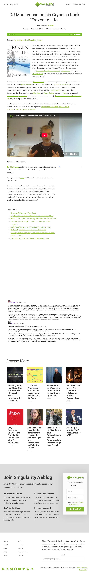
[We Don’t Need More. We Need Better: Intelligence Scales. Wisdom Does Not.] (74, 386)
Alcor (22, 178)
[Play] (9, 34)
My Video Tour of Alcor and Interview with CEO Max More (32, 216)
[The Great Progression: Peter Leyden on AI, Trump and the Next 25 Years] (35, 386)
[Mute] (75, 34)
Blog (11, 4)
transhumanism (56, 90)
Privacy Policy (83, 570)
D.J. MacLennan (13, 167)
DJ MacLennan (37, 74)
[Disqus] (44, 321)
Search (63, 555)
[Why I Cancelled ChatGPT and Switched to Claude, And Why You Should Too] (15, 431)
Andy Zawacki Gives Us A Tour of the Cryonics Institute (31, 227)
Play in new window (21, 40)
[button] (75, 509)
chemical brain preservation (17, 96)
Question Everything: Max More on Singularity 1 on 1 (30, 238)
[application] (44, 34)
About (6, 4)
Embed (39, 40)
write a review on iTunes (49, 107)
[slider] (78, 34)
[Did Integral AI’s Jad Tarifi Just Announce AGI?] (74, 431)
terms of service (79, 502)
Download (32, 40)
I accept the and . (76, 503)
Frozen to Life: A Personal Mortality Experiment (53, 71)
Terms (78, 567)
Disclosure (84, 567)
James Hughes (49, 93)
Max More (37, 93)
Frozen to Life (26, 84)
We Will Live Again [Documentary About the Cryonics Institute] (33, 219)
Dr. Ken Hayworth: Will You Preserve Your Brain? (28, 230)
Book (16, 4)
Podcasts (50, 25)
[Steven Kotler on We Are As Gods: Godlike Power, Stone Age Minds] (54, 386)
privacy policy (74, 504)
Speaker (75, 4)
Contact (82, 4)
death (64, 93)
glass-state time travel (61, 84)
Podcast (68, 4)
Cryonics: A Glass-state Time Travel (23, 213)
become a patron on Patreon (25, 109)
